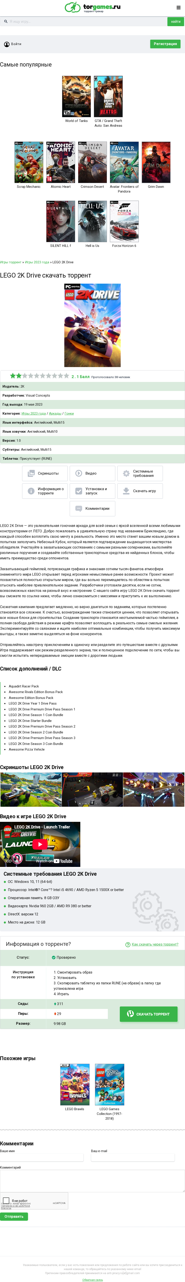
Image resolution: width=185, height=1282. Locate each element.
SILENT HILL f (60, 246)
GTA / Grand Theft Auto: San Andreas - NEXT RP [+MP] (108, 125)
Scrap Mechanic (29, 187)
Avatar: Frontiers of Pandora (124, 189)
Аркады (55, 413)
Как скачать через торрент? (155, 944)
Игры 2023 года (33, 413)
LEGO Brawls (74, 1109)
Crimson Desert (92, 187)
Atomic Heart (61, 187)
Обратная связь (92, 1280)
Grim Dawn (156, 187)
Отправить (14, 1216)
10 (66, 376)
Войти (16, 44)
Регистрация (165, 44)
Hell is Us (92, 246)
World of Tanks (76, 121)
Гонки (69, 413)
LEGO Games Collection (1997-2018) (109, 1114)
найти (175, 21)
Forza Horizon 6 (124, 246)
